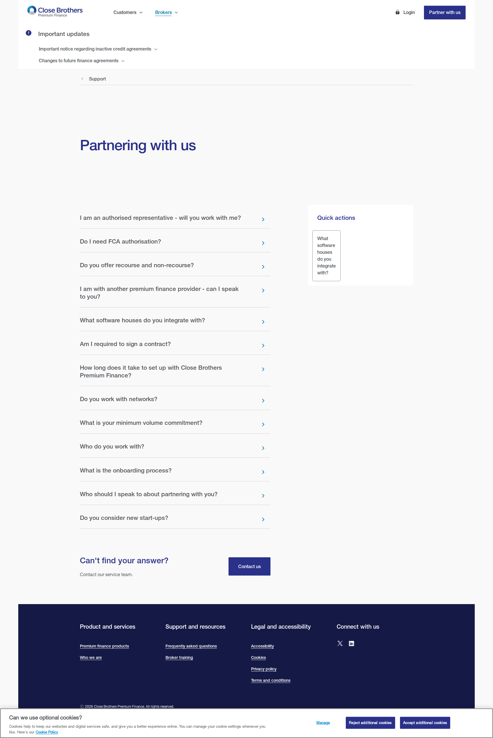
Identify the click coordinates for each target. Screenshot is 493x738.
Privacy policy (263, 669)
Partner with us (444, 12)
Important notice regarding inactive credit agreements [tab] (95, 49)
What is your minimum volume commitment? (141, 422)
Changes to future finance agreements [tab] (78, 60)
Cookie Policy (47, 732)
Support (97, 79)
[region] (246, 723)
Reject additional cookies (370, 722)
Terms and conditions (270, 680)
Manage (323, 722)
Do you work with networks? (118, 399)
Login (408, 12)
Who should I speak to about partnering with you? (149, 494)
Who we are (91, 657)
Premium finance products (104, 646)
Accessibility (262, 646)
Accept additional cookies (425, 722)
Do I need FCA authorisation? (120, 241)
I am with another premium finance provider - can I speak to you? (159, 292)
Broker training (179, 657)
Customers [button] (125, 12)
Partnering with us (138, 144)
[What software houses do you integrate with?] (326, 256)
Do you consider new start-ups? (124, 517)
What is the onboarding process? (126, 470)
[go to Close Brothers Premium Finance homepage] (55, 12)
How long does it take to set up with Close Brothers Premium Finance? (151, 371)
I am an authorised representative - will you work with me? (160, 217)
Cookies (258, 657)
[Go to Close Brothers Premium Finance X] (340, 644)
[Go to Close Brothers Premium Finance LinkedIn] (351, 644)
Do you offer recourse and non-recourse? (137, 265)
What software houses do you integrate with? (142, 320)
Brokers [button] (163, 12)
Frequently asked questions (191, 646)
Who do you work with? (112, 446)
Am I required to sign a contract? (125, 343)
